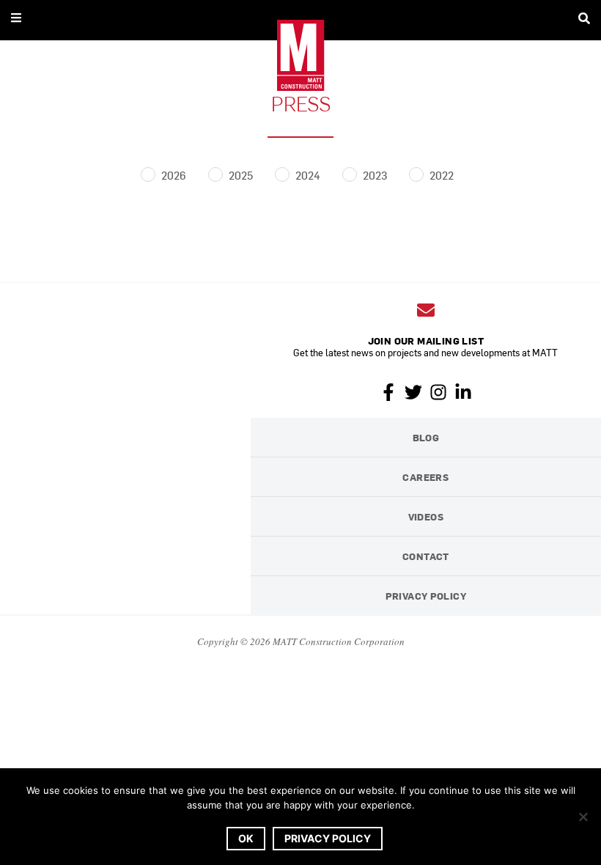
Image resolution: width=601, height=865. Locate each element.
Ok (246, 838)
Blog (426, 437)
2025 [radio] (241, 175)
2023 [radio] (375, 175)
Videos (425, 516)
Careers (425, 477)
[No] (582, 816)
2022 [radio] (441, 175)
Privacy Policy (426, 595)
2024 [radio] (307, 175)
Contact (425, 556)
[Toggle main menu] (16, 17)
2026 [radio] (173, 175)
